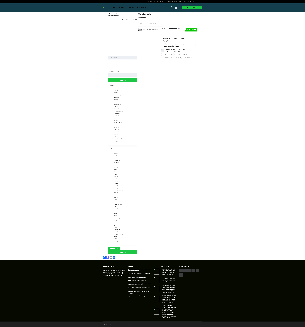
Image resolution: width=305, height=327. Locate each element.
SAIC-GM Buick (118, 204)
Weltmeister (117, 195)
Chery (116, 185)
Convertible (117, 104)
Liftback (116, 109)
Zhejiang (116, 183)
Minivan (116, 129)
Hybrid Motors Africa (114, 324)
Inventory (122, 7)
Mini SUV (116, 106)
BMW (115, 215)
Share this (187, 57)
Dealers (131, 7)
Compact (116, 127)
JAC (115, 199)
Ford (115, 220)
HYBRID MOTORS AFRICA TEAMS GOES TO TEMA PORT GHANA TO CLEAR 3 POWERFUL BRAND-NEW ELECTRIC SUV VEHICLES (169, 299)
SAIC (115, 238)
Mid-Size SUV (117, 113)
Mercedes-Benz (118, 234)
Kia (115, 227)
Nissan (116, 236)
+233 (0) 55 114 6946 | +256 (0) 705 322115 (155, 1)
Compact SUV (118, 95)
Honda (116, 169)
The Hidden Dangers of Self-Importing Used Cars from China (169, 280)
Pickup (116, 118)
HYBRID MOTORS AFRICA (179, 49)
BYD (115, 153)
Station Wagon (118, 138)
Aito (115, 165)
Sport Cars (117, 136)
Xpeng (116, 162)
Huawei (116, 158)
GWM (116, 188)
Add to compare (182, 54)
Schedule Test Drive (168, 54)
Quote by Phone (167, 57)
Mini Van (116, 115)
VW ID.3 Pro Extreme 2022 (172, 29)
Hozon (116, 181)
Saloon (116, 120)
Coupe (116, 99)
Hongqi (116, 197)
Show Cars (114, 248)
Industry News (141, 7)
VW (115, 155)
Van (115, 125)
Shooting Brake (118, 122)
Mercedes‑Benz (118, 190)
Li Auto (116, 202)
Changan (117, 160)
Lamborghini (117, 229)
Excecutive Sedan (119, 102)
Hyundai (116, 225)
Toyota (116, 206)
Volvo (116, 208)
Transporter (117, 141)
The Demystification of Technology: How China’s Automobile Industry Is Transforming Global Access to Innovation (169, 289)
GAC (115, 222)
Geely (116, 167)
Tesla (116, 241)
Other (116, 134)
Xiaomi (116, 174)
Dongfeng (117, 178)
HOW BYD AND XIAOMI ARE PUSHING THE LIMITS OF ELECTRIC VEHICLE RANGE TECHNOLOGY (169, 271)
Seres (116, 192)
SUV (116, 90)
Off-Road (116, 132)
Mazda (116, 232)
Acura (116, 211)
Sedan (116, 92)
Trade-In (178, 57)
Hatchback (117, 97)
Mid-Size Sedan (118, 111)
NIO (115, 172)
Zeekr (116, 176)
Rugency (130, 324)
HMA (114, 7)
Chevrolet (117, 218)
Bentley (116, 213)
